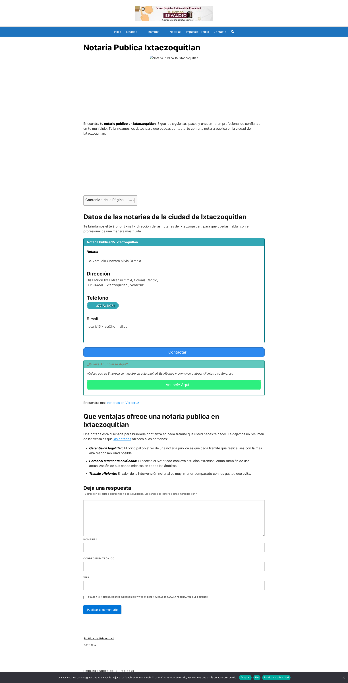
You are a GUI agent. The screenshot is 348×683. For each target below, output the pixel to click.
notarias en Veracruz (123, 403)
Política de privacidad (276, 677)
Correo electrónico (100, 558)
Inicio (117, 32)
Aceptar (245, 677)
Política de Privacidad (99, 638)
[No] (343, 677)
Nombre (90, 539)
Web (86, 577)
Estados (131, 32)
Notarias (175, 32)
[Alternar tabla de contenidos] (129, 200)
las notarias (122, 439)
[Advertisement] (174, 91)
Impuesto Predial (197, 32)
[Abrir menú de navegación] (232, 32)
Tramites (153, 32)
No (257, 677)
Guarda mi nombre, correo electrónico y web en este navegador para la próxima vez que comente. (148, 597)
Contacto (220, 32)
